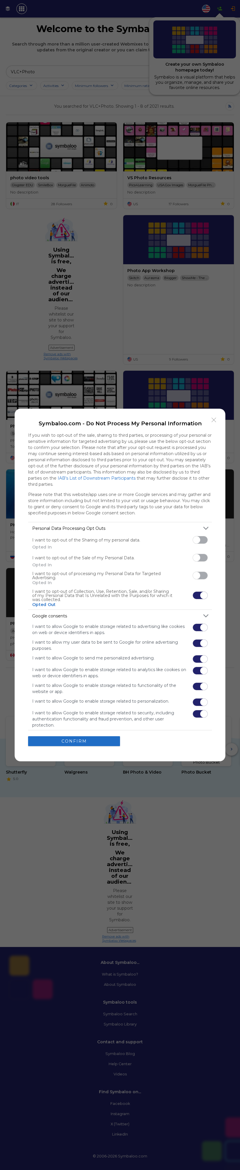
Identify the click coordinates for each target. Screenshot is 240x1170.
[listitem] (120, 528)
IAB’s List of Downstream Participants (97, 478)
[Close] (214, 420)
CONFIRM (74, 741)
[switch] (200, 540)
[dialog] (120, 585)
